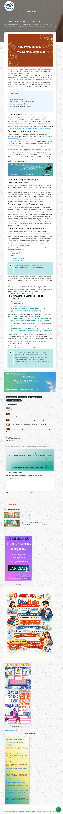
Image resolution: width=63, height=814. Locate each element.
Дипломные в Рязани (27, 389)
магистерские (30, 174)
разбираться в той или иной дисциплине (18, 119)
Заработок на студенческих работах (19, 104)
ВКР (38, 389)
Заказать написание (11, 730)
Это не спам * (12, 504)
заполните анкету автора (28, 347)
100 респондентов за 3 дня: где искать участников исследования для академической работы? (17, 792)
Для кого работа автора (15, 98)
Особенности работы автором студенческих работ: (22, 101)
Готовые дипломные (11, 389)
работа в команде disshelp (35, 397)
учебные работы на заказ (27, 117)
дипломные (14, 174)
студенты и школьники (44, 123)
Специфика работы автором (16, 99)
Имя (7, 492)
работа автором (22, 397)
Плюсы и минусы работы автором (18, 103)
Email (32, 492)
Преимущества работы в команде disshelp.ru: (21, 106)
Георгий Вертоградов (11, 739)
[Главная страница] (9, 6)
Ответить (49, 459)
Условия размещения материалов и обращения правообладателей (19, 811)
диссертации (46, 174)
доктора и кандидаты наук (15, 123)
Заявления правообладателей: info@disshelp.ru (48, 811)
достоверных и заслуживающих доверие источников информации (32, 128)
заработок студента (11, 397)
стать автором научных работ (14, 400)
